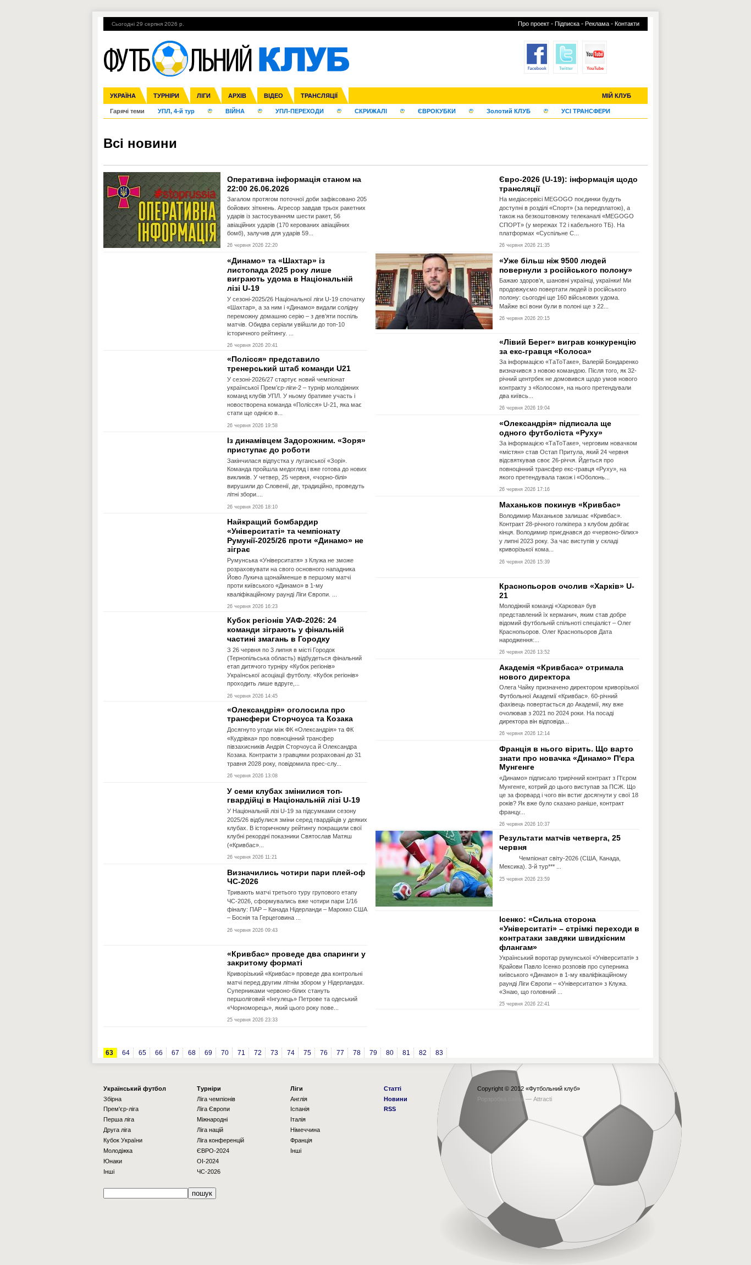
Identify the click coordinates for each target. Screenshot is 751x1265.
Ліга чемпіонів (216, 1099)
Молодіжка (117, 1150)
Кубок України (122, 1140)
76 (324, 1053)
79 (373, 1053)
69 (208, 1053)
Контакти (627, 23)
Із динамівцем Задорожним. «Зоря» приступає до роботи (296, 445)
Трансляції (319, 95)
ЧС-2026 (208, 1171)
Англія (298, 1099)
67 (175, 1053)
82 (423, 1053)
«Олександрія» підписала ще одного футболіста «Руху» (555, 428)
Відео (273, 95)
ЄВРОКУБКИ (437, 111)
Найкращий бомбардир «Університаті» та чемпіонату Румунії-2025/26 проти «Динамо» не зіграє (295, 535)
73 (274, 1053)
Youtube (594, 57)
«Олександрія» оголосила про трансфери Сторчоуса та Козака (290, 714)
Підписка (567, 23)
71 (241, 1053)
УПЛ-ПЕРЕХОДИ (299, 111)
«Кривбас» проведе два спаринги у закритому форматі (296, 958)
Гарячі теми (127, 111)
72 (258, 1053)
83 (439, 1053)
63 (109, 1053)
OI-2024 (208, 1161)
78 (357, 1053)
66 (159, 1053)
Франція (301, 1140)
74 (291, 1053)
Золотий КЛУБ (509, 111)
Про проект (533, 23)
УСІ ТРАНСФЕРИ (585, 111)
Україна (123, 95)
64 (126, 1053)
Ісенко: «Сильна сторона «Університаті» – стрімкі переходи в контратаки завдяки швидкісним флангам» (569, 933)
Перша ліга (118, 1119)
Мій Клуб (616, 95)
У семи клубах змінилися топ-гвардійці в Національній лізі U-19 (293, 796)
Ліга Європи (213, 1109)
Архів (237, 95)
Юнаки (112, 1161)
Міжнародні (212, 1119)
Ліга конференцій (220, 1140)
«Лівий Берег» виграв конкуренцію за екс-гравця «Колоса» (567, 347)
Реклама (597, 23)
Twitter (565, 57)
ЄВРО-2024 (213, 1150)
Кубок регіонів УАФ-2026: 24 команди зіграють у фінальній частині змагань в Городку (285, 629)
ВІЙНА (235, 111)
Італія (298, 1119)
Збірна (112, 1099)
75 (307, 1053)
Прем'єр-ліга (121, 1109)
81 (406, 1053)
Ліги (204, 95)
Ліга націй (210, 1129)
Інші (108, 1171)
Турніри (166, 95)
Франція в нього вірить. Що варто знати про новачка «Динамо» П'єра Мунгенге (566, 758)
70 (225, 1053)
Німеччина (305, 1129)
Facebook (536, 57)
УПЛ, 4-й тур (176, 111)
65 (142, 1053)
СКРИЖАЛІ (371, 111)
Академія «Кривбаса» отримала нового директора (561, 672)
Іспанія (300, 1109)
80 (390, 1053)
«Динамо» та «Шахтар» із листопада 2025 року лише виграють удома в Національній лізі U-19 (290, 274)
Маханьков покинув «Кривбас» (560, 504)
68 (192, 1053)
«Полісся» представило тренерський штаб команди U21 (289, 364)
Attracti (542, 1099)
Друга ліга (117, 1129)
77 (340, 1053)
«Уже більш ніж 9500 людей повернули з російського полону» (565, 265)
